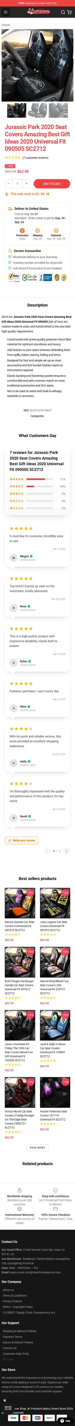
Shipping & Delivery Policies (19, 1331)
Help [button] (67, 1421)
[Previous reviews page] (47, 851)
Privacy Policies (12, 1301)
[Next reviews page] (66, 851)
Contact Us (10, 1348)
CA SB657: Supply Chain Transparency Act (29, 1312)
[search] (63, 12)
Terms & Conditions (15, 1295)
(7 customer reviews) (35, 157)
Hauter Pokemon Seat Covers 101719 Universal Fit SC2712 (53, 1115)
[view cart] (69, 12)
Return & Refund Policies (18, 1342)
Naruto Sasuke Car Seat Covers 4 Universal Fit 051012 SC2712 (19, 926)
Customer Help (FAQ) (16, 1353)
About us (8, 1290)
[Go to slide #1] (16, 110)
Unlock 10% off (8, 1408)
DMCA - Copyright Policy (18, 1306)
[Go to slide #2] (37, 110)
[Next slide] (67, 65)
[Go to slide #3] (58, 110)
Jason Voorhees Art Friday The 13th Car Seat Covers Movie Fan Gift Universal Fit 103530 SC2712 (19, 1052)
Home (6, 25)
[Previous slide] (8, 65)
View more (37, 1147)
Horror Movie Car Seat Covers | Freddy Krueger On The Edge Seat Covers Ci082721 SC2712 (19, 1119)
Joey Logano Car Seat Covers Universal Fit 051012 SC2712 (53, 926)
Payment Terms (12, 1336)
